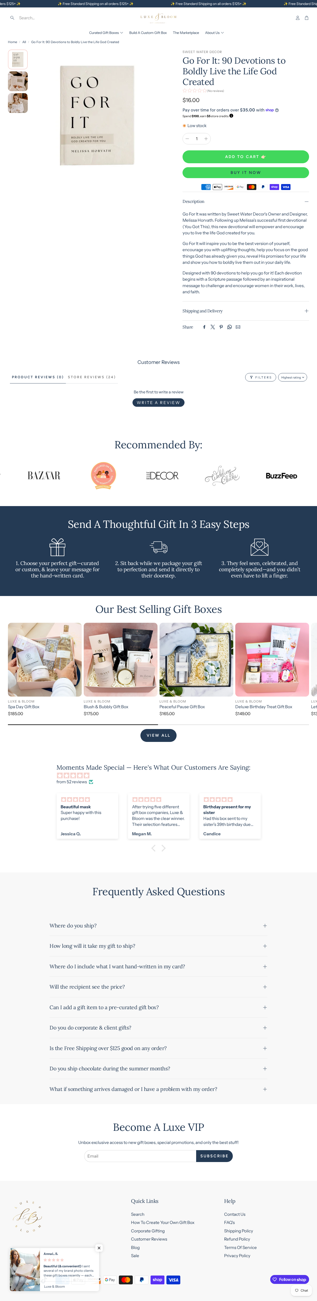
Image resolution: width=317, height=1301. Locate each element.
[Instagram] (22, 1279)
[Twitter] (213, 327)
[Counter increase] (206, 138)
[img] (160, 775)
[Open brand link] (24, 476)
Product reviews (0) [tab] (38, 377)
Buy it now (246, 172)
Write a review (158, 402)
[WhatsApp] (229, 327)
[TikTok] (44, 1279)
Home (12, 42)
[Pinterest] (221, 327)
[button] (43, 18)
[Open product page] (45, 660)
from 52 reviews (71, 781)
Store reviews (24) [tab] (92, 377)
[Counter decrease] (187, 138)
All (24, 42)
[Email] (238, 327)
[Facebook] (204, 327)
